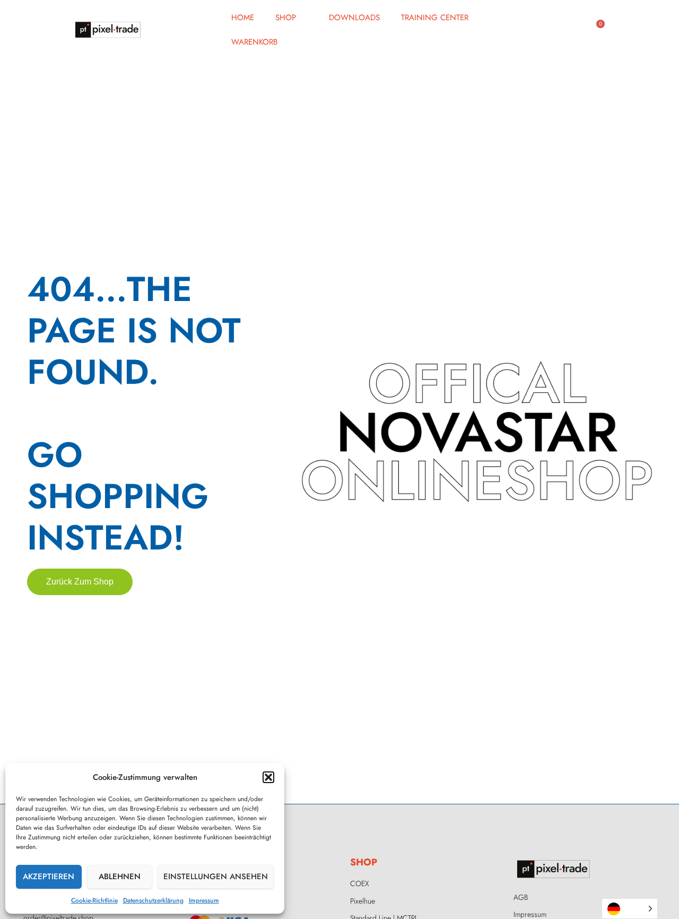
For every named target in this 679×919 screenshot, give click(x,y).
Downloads (354, 17)
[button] (268, 777)
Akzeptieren (48, 876)
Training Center (434, 17)
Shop (285, 17)
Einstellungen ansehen (215, 876)
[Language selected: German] (630, 908)
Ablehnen (120, 876)
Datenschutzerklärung (153, 900)
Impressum (204, 900)
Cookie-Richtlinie (94, 900)
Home (242, 17)
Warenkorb (254, 42)
